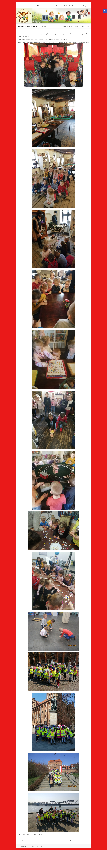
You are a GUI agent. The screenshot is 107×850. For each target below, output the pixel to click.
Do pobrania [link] (72, 6)
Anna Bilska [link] (22, 834)
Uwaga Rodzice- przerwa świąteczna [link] (77, 840)
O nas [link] (57, 6)
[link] (105, 11)
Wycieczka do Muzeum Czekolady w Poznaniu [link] (32, 840)
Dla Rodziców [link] (64, 6)
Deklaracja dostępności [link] (83, 6)
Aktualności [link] (41, 834)
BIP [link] (38, 6)
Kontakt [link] (52, 6)
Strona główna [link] (44, 6)
